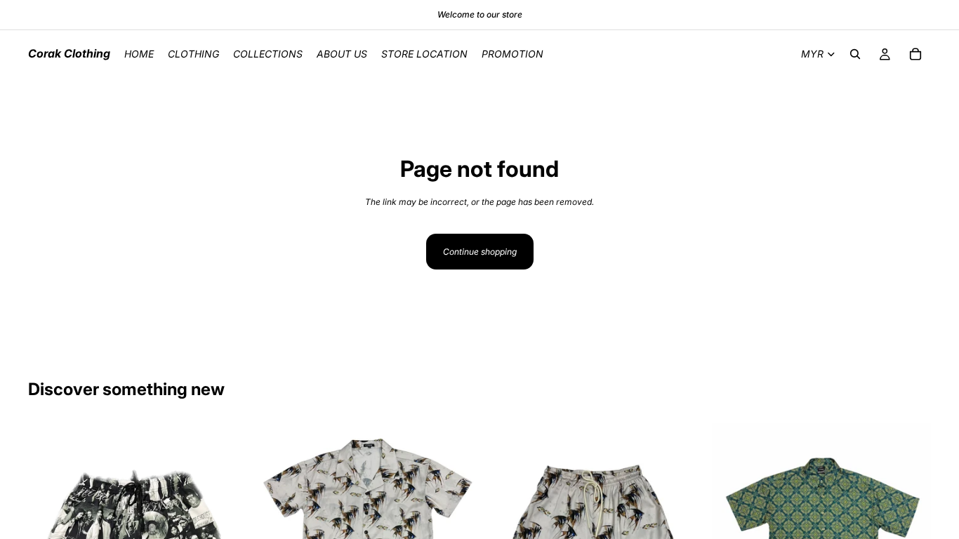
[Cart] (915, 54)
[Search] (855, 54)
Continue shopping (480, 251)
